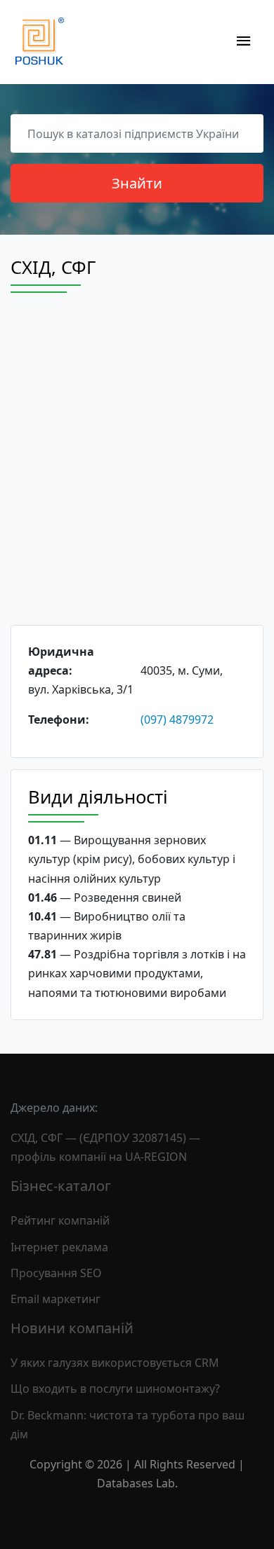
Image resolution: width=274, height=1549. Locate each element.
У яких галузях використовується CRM (115, 1362)
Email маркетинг (55, 1299)
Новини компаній (72, 1328)
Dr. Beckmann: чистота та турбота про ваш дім (127, 1424)
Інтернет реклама (59, 1247)
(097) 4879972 (177, 719)
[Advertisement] (137, 471)
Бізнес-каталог (61, 1185)
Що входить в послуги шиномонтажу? (115, 1388)
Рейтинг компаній (60, 1220)
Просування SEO (56, 1273)
